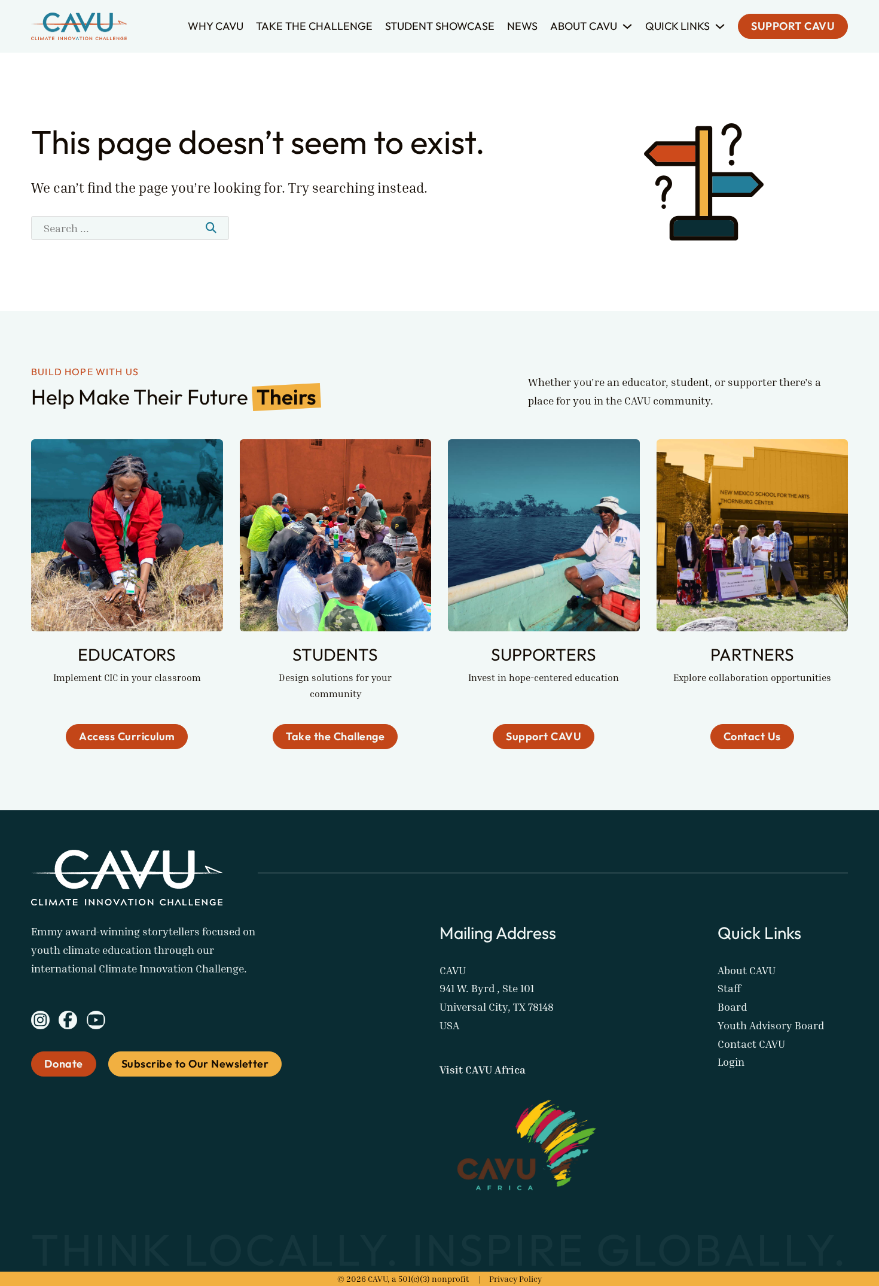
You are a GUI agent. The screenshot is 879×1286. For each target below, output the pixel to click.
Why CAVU (215, 26)
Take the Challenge (314, 26)
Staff (729, 988)
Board (732, 1006)
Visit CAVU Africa (482, 1069)
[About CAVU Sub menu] (627, 26)
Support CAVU (793, 26)
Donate (63, 1064)
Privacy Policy (515, 1278)
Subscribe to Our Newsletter (195, 1064)
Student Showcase (440, 26)
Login (731, 1061)
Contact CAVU (751, 1043)
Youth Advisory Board (771, 1025)
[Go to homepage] (79, 27)
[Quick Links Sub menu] (720, 26)
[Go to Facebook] (68, 1022)
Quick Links (677, 26)
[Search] (211, 228)
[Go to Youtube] (96, 1022)
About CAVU (583, 26)
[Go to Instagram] (40, 1022)
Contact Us (752, 736)
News (522, 26)
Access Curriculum (127, 736)
